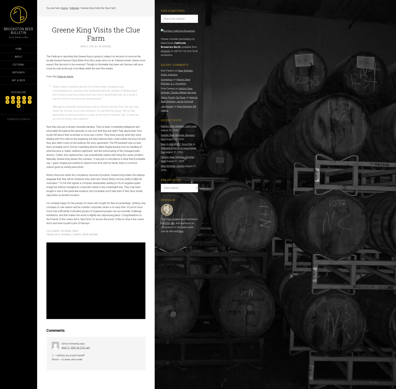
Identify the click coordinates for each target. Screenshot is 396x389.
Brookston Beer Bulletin (18, 31)
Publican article (65, 76)
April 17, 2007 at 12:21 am (76, 347)
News (75, 231)
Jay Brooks (167, 106)
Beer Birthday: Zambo (173, 166)
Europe (77, 234)
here (181, 231)
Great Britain (90, 234)
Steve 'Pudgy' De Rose (173, 97)
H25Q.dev (169, 223)
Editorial (66, 231)
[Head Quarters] (167, 215)
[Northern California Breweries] (178, 30)
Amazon (165, 51)
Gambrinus (166, 79)
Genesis (25, 119)
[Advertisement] (96, 281)
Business (66, 234)
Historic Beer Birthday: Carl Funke (179, 126)
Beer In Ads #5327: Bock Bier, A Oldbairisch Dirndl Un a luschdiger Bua (178, 148)
